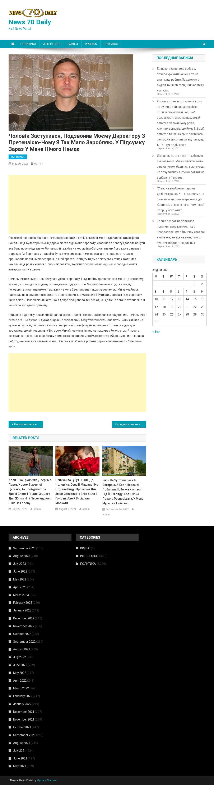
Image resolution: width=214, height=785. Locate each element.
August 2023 (21, 556)
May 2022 (19, 672)
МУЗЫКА (91, 44)
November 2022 (23, 626)
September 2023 (24, 548)
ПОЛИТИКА (28, 44)
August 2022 (21, 649)
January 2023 (22, 610)
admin (38, 163)
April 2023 (20, 587)
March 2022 (21, 688)
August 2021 (21, 743)
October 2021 (22, 727)
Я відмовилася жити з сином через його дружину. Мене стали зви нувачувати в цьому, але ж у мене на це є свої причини (28, 424)
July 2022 (19, 657)
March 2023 (21, 595)
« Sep (156, 331)
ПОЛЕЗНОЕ (111, 44)
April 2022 (20, 680)
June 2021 (20, 758)
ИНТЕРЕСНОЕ (52, 44)
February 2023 (22, 602)
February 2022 (22, 696)
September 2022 (24, 641)
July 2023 (19, 563)
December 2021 (23, 711)
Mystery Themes (46, 780)
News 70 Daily (30, 22)
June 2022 (20, 665)
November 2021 (23, 719)
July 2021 (19, 750)
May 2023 (19, 579)
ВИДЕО (73, 44)
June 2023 (20, 571)
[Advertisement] (77, 204)
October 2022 (22, 634)
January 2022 (22, 704)
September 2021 (24, 735)
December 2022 (23, 618)
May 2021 (19, 766)
